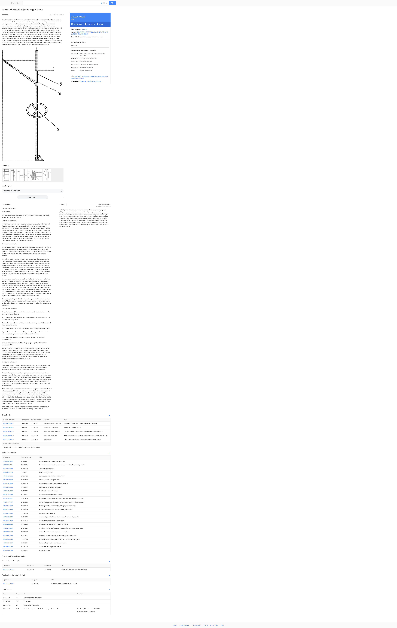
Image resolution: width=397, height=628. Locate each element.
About (175, 625)
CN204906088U (8, 506)
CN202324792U (8, 494)
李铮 (82, 34)
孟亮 (78, 32)
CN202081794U (8, 535)
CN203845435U (8, 468)
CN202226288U (8, 543)
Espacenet (83, 81)
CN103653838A (8, 423)
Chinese (84, 29)
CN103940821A (8, 427)
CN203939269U (8, 480)
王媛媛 (91, 32)
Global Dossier (91, 81)
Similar (101, 24)
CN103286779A (8, 487)
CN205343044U (8, 509)
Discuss (98, 81)
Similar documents (95, 76)
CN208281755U (8, 520)
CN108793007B (8, 498)
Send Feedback (184, 625)
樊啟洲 (96, 32)
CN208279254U (8, 539)
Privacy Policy (214, 625)
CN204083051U (8, 461)
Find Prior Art (91, 24)
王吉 (79, 34)
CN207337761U (8, 483)
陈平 (100, 32)
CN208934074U (8, 546)
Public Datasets (196, 625)
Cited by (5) (77, 76)
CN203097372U (8, 472)
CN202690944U (8, 524)
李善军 (87, 32)
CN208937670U (8, 532)
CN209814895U (8, 517)
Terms (206, 625)
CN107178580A (8, 431)
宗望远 (82, 32)
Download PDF (78, 24)
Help (222, 625)
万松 (103, 32)
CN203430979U (8, 550)
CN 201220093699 (8, 569)
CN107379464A (8, 435)
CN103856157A (8, 465)
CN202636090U (8, 491)
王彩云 (75, 34)
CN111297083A (8, 439)
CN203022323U (8, 513)
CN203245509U (8, 528)
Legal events (85, 76)
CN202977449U (8, 502)
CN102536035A (8, 476)
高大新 (86, 34)
